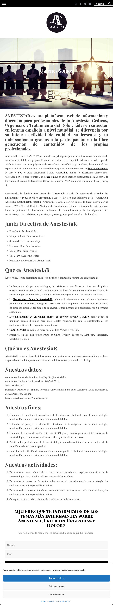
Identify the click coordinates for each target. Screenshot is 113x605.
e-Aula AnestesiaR (57, 172)
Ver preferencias (56, 594)
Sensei (85, 316)
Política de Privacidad (62, 601)
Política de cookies (47, 601)
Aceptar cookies (56, 578)
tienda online (51, 176)
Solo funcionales (56, 586)
